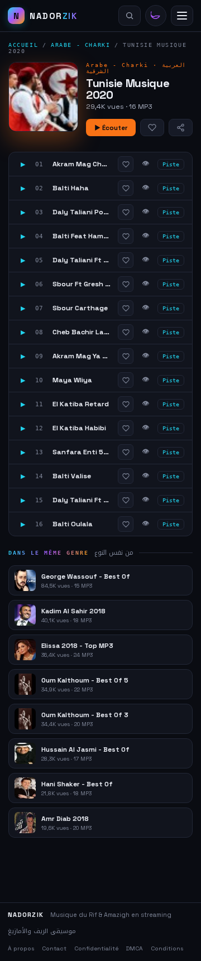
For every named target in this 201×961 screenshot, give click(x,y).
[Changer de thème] (155, 15)
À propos (21, 948)
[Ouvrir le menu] (182, 16)
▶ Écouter (110, 128)
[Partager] (181, 127)
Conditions (167, 948)
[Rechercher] (129, 16)
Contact (54, 948)
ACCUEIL (23, 45)
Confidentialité (96, 948)
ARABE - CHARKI (80, 45)
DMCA (134, 948)
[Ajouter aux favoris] (152, 127)
